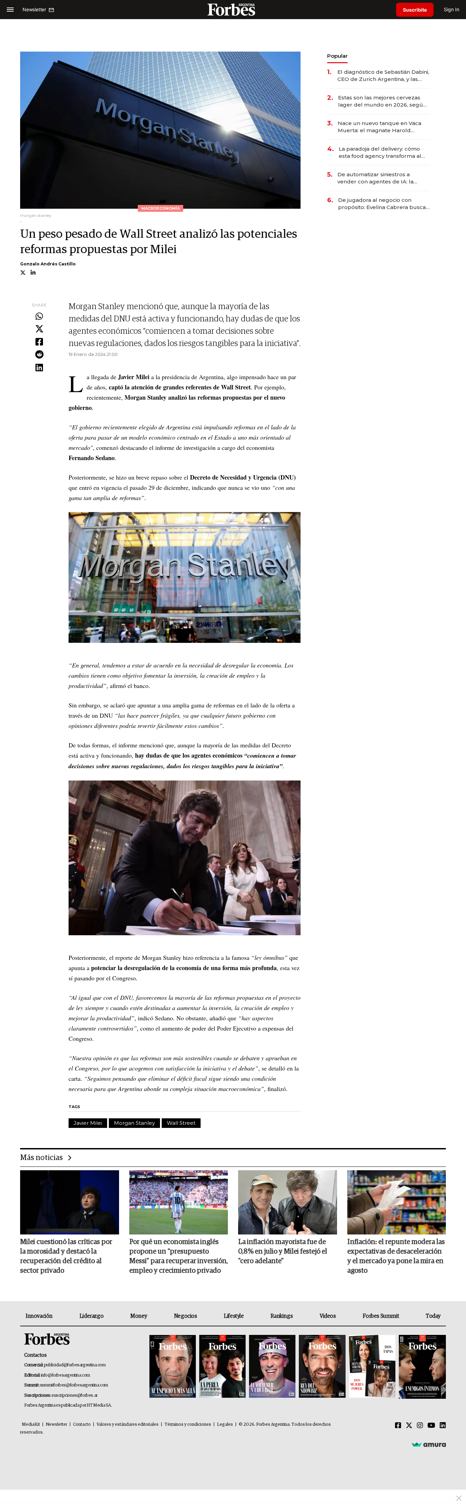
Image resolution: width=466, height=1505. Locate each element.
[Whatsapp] (39, 316)
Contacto (82, 1424)
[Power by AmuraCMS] (429, 1444)
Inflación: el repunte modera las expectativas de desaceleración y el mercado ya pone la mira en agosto (396, 1256)
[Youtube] (431, 1426)
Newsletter (56, 1424)
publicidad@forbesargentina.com (75, 1365)
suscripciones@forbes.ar (75, 1395)
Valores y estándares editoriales (128, 1424)
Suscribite (415, 10)
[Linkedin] (39, 367)
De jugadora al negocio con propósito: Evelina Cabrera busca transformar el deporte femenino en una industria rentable (382, 204)
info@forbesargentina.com (65, 1375)
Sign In (451, 9)
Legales (225, 1424)
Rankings (282, 1316)
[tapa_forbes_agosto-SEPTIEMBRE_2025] (421, 1366)
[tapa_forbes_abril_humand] (222, 1366)
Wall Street (181, 1123)
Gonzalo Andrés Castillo (48, 263)
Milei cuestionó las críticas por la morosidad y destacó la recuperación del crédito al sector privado (66, 1256)
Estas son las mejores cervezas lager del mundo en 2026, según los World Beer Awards (382, 101)
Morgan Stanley (134, 1123)
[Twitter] (39, 329)
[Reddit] (39, 354)
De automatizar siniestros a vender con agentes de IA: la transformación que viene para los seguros (382, 178)
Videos (328, 1316)
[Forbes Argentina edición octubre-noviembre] (372, 1366)
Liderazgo (91, 1316)
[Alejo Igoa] (272, 1366)
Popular (337, 56)
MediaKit (31, 1424)
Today (433, 1316)
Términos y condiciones (187, 1424)
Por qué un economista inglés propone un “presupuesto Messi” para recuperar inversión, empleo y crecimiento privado (178, 1256)
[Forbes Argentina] (233, 9)
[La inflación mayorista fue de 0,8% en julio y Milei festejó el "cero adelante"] (287, 1202)
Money (138, 1316)
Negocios (185, 1316)
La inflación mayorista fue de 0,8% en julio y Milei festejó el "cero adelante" (282, 1252)
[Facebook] (39, 342)
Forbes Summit (381, 1316)
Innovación (39, 1316)
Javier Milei (88, 1123)
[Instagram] (420, 1426)
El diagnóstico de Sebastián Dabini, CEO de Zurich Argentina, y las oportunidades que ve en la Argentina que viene (383, 76)
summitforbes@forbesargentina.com (74, 1385)
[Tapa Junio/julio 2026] (173, 1366)
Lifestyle (234, 1316)
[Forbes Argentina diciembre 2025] (322, 1366)
